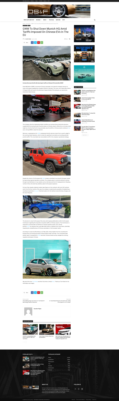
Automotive (28, 23)
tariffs (28, 226)
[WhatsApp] (41, 42)
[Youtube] (82, 389)
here (53, 281)
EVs (68, 128)
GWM (39, 133)
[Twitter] (35, 42)
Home (24, 23)
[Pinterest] (38, 42)
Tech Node (35, 281)
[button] (94, 20)
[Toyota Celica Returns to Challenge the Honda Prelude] (77, 121)
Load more (85, 135)
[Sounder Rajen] (24, 39)
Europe (36, 191)
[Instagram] (78, 389)
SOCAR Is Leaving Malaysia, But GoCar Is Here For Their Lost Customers (29, 337)
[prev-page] (23, 342)
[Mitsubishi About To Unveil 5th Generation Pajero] (77, 115)
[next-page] (26, 342)
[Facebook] (32, 42)
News (29, 25)
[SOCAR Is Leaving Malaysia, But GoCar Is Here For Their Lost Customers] (30, 329)
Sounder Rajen (28, 38)
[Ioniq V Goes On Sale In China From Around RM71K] (46, 329)
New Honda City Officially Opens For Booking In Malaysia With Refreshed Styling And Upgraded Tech (63, 337)
